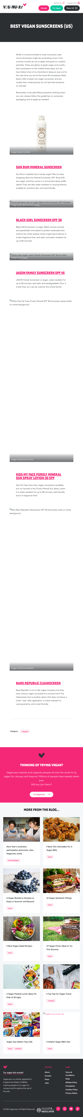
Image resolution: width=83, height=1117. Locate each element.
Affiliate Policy (71, 1082)
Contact (48, 1076)
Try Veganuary (39, 794)
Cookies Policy (71, 1089)
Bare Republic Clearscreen (38, 683)
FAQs (67, 1079)
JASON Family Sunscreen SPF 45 (40, 273)
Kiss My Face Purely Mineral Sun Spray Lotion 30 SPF (38, 476)
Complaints (70, 1086)
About (47, 1072)
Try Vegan (57, 8)
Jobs (47, 1083)
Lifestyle (25, 731)
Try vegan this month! (13, 1072)
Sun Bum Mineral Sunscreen (39, 167)
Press (47, 1079)
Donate (44, 8)
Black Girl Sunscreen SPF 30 (39, 220)
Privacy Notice (71, 1093)
